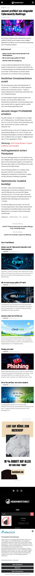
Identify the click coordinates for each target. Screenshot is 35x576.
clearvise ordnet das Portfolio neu (11, 316)
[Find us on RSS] (17, 490)
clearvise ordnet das (8, 60)
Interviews (23, 518)
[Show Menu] (2, 2)
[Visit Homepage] (17, 2)
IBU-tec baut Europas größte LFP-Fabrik (13, 58)
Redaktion (5, 251)
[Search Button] (33, 2)
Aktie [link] (25, 137)
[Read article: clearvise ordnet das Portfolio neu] (17, 328)
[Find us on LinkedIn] (21, 490)
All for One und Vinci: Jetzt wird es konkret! (14, 382)
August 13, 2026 (13, 385)
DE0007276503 (13, 217)
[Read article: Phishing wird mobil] (17, 361)
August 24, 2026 (13, 251)
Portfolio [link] (16, 60)
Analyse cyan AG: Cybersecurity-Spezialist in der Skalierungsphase (15, 54)
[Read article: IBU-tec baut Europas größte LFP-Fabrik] (17, 295)
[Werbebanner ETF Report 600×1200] (17, 447)
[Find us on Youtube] (13, 490)
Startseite (3, 7)
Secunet (25, 217)
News (8, 7)
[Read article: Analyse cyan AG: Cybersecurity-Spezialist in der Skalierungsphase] (17, 261)
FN (20, 217)
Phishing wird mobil (7, 349)
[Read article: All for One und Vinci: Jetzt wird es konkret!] (17, 395)
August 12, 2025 (5, 17)
